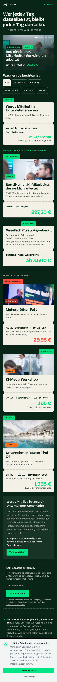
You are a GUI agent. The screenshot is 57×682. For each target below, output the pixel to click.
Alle (7, 82)
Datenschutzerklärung (15, 604)
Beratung (34, 82)
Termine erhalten (17, 593)
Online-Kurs (19, 82)
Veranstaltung (11, 90)
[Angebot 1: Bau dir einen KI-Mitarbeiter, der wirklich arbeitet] (36, 37)
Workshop (28, 90)
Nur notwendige (28, 677)
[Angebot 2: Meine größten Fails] (41, 37)
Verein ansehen (17, 552)
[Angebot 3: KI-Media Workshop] (45, 37)
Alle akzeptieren (29, 671)
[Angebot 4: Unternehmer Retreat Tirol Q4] (50, 37)
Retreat (42, 90)
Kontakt (49, 4)
